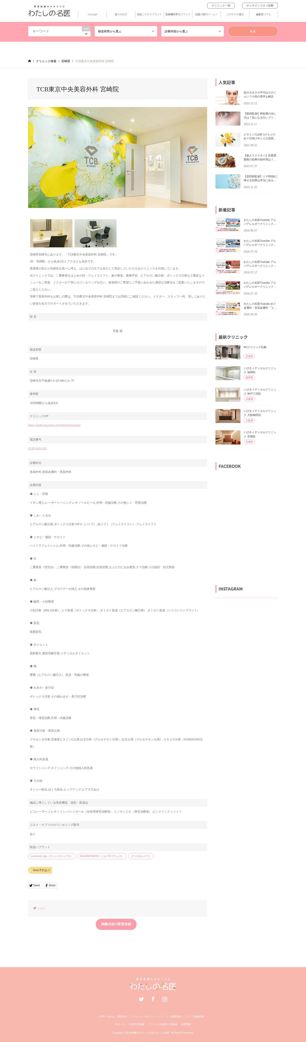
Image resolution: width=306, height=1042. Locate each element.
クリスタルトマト (141, 856)
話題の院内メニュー (206, 14)
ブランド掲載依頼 (194, 1016)
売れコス (120, 1024)
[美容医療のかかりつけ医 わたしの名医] (153, 988)
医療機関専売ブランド (177, 14)
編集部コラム (263, 14)
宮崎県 (41, 908)
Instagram (164, 999)
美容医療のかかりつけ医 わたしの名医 (147, 1032)
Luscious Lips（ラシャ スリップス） (52, 856)
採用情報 (186, 1024)
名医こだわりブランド (149, 14)
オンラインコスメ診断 (260, 5)
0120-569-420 (37, 448)
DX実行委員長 (136, 1024)
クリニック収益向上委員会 (163, 1024)
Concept (92, 14)
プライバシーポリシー (143, 1016)
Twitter (141, 999)
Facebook (153, 999)
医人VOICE (121, 14)
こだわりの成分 (235, 14)
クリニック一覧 (220, 5)
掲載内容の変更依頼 (116, 924)
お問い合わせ (106, 1016)
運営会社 (122, 1016)
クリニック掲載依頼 (170, 1016)
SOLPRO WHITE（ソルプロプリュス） (102, 856)
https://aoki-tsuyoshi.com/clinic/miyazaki (54, 425)
